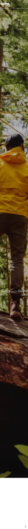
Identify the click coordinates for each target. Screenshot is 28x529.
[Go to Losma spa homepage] (5, 4)
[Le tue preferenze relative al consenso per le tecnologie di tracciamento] (25, 526)
